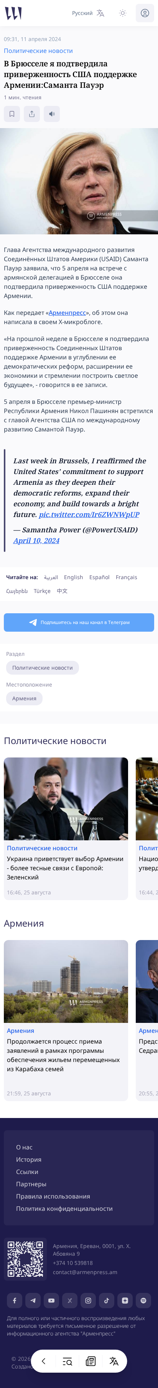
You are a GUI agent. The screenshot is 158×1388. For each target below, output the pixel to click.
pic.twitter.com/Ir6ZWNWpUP (89, 514)
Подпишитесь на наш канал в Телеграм (85, 622)
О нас (24, 1147)
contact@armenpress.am (85, 1272)
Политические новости (42, 667)
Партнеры (31, 1184)
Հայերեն (17, 590)
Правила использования (53, 1196)
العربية (51, 577)
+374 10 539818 (73, 1262)
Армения (24, 698)
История (28, 1159)
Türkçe (42, 590)
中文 (62, 590)
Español (99, 577)
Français (126, 577)
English (73, 577)
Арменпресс (67, 312)
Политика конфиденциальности (64, 1208)
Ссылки (27, 1171)
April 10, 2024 (36, 540)
